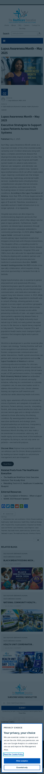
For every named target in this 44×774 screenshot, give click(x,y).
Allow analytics (22, 761)
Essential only (22, 767)
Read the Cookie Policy (13, 754)
